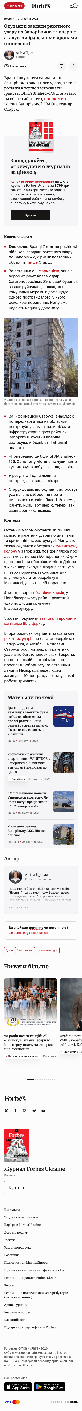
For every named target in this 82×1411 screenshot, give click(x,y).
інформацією (47, 271)
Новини (9, 18)
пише (33, 262)
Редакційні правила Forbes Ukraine (31, 1278)
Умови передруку (18, 1247)
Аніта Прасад (26, 53)
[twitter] (6, 1110)
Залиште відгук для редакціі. (29, 933)
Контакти (12, 1210)
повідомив (55, 98)
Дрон (9, 950)
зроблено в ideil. (64, 1402)
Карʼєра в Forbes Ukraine (22, 1225)
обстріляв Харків (48, 593)
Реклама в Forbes (17, 1312)
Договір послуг (16, 1232)
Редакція (11, 1285)
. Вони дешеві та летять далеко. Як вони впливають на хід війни (28, 721)
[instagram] (24, 1110)
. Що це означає (26, 830)
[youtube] (43, 1110)
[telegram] (34, 1110)
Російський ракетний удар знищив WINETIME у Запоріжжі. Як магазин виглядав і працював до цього (29, 763)
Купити (30, 215)
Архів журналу (15, 1305)
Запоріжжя (24, 950)
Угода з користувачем (21, 1217)
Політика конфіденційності (26, 1262)
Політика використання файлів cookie (34, 1270)
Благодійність (15, 1320)
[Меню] (74, 5)
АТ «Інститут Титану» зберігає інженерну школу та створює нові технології (28, 1042)
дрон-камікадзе (47, 950)
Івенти (9, 1240)
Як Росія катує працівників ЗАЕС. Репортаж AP (28, 799)
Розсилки (11, 1255)
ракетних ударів (18, 639)
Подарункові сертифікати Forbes (30, 1327)
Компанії (13, 841)
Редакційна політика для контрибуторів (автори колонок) (36, 1295)
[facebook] (15, 1110)
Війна (11, 740)
